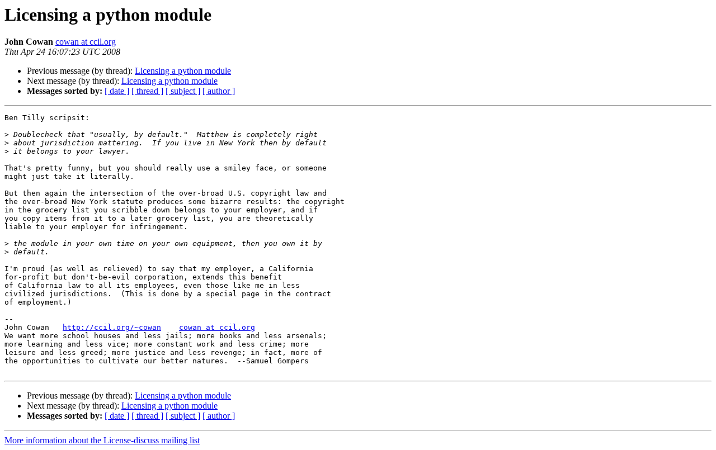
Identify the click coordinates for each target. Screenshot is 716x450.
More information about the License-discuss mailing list (102, 440)
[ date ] (117, 91)
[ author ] (218, 91)
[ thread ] (147, 91)
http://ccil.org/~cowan (112, 327)
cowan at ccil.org (85, 41)
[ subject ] (183, 91)
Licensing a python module (183, 70)
